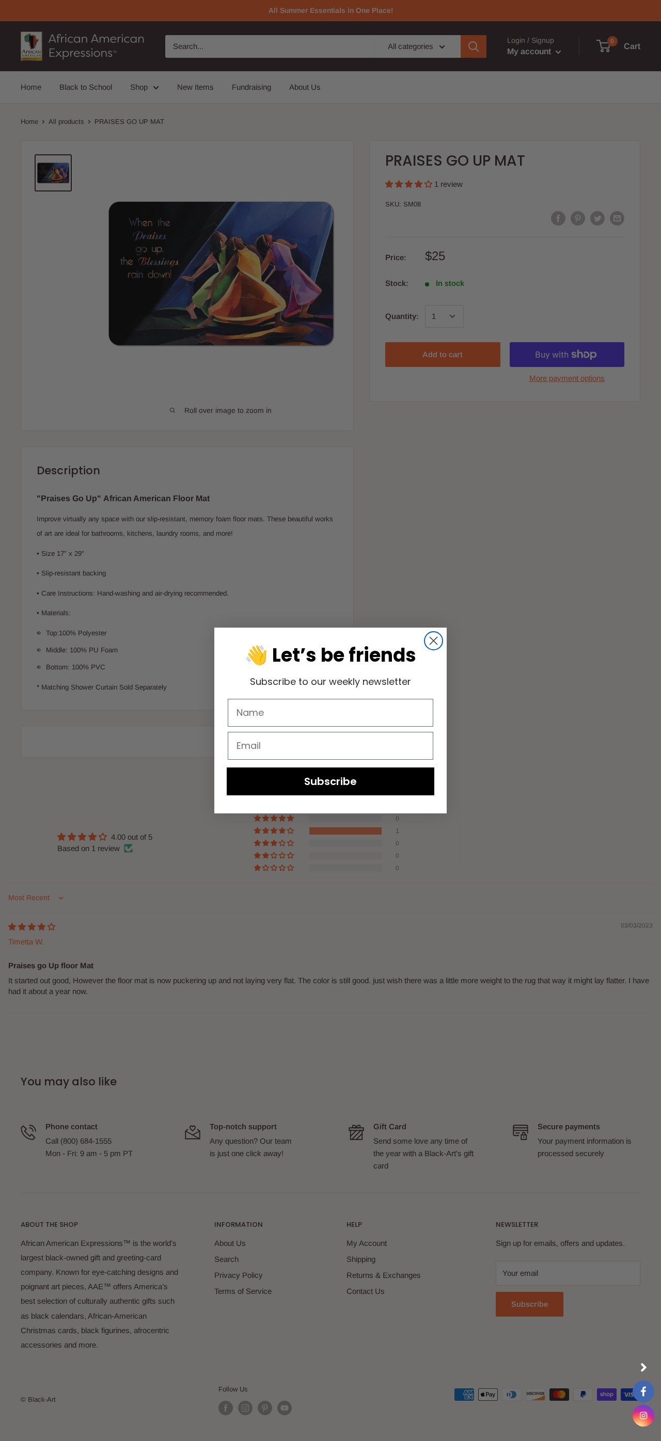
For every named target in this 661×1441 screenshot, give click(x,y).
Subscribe (330, 781)
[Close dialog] (433, 641)
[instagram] (643, 1416)
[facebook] (643, 1391)
